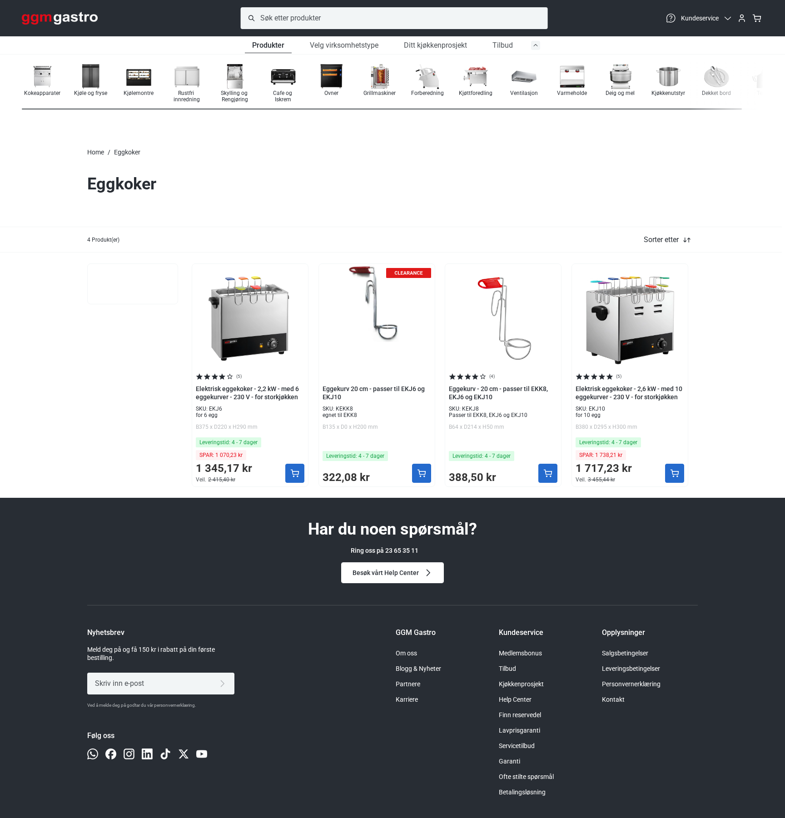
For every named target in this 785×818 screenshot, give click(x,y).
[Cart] (756, 18)
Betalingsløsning (522, 792)
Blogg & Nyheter (418, 668)
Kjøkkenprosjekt (521, 684)
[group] (42, 83)
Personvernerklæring (631, 684)
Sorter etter (661, 239)
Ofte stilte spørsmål (526, 776)
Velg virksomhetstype (344, 45)
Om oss (406, 653)
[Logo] (60, 18)
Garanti (509, 761)
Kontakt (613, 699)
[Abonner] (224, 683)
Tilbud (502, 45)
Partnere (408, 684)
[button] (734, 84)
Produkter (268, 45)
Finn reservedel (520, 715)
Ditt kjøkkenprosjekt (435, 45)
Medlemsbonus (520, 653)
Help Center (515, 699)
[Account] (742, 18)
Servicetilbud (517, 745)
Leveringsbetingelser (631, 668)
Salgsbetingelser (625, 653)
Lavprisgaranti (519, 730)
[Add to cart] (294, 473)
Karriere (407, 699)
